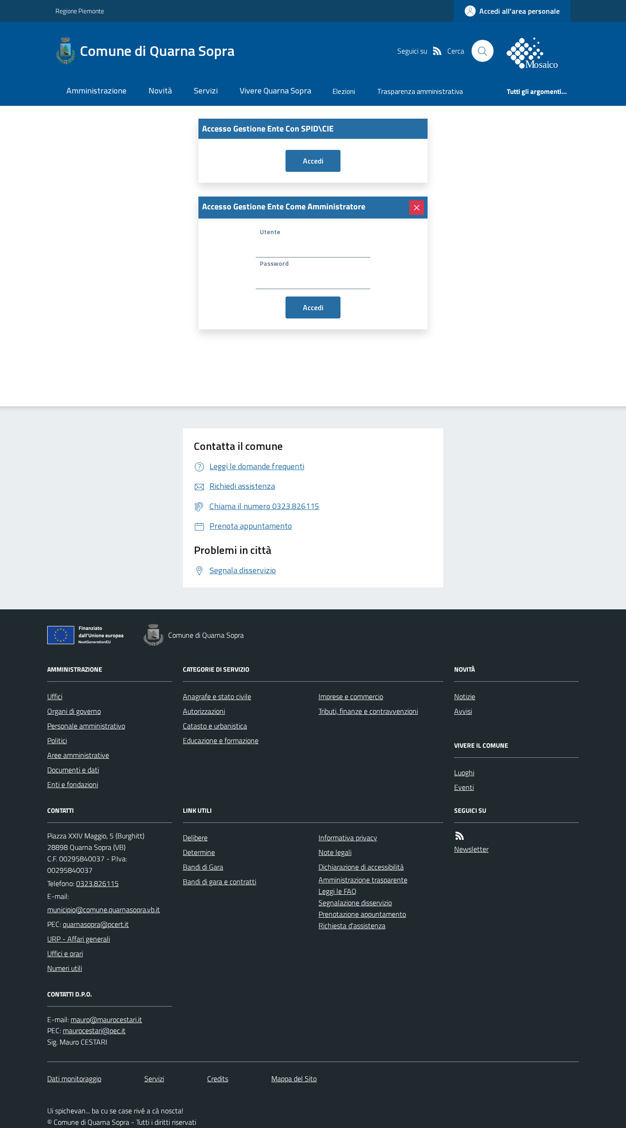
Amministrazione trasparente (362, 879)
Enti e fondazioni (72, 784)
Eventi (464, 787)
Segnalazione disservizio (355, 902)
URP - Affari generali (78, 938)
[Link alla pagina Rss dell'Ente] (459, 835)
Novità (160, 90)
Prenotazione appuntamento (362, 914)
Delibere (195, 837)
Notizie (464, 696)
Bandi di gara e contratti (219, 881)
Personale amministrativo (86, 725)
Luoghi (464, 772)
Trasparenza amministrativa (420, 91)
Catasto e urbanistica (215, 725)
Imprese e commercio (350, 696)
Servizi (206, 90)
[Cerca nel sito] (483, 51)
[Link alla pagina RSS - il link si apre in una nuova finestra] (437, 50)
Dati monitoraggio (74, 1078)
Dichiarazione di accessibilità (361, 866)
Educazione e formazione (220, 740)
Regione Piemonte (79, 11)
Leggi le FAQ (337, 891)
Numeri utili (64, 968)
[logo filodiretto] (538, 51)
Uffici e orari (65, 953)
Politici (57, 740)
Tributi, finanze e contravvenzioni (368, 711)
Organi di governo (74, 711)
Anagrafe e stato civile (217, 696)
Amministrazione (96, 90)
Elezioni (344, 91)
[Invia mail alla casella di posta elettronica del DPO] (106, 1019)
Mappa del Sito (294, 1078)
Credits (217, 1078)
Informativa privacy (347, 837)
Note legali (334, 852)
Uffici (54, 696)
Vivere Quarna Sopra (275, 90)
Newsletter (471, 848)
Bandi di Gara (203, 866)
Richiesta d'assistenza (351, 925)
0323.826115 (97, 883)
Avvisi (463, 711)
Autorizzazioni (204, 711)
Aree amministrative (78, 755)
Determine (199, 852)
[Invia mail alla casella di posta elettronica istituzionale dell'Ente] (103, 909)
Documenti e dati (73, 769)
